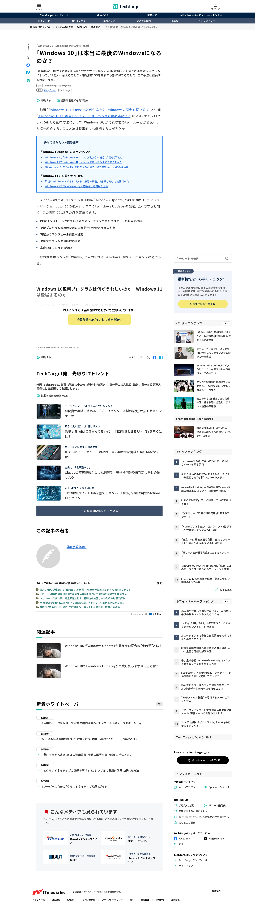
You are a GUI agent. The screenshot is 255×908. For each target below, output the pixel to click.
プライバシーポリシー (112, 899)
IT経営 (174, 20)
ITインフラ (44, 20)
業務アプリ (109, 20)
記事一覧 (152, 15)
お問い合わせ (88, 899)
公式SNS (56, 899)
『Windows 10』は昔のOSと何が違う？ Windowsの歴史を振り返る (98, 109)
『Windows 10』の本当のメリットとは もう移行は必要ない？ (84, 116)
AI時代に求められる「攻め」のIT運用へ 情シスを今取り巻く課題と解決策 (80, 607)
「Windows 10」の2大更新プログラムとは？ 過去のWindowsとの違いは (87, 167)
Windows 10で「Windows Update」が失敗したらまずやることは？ (83, 162)
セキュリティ (79, 20)
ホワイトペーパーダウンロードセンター (201, 15)
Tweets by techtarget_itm (192, 752)
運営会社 (145, 899)
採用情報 (160, 899)
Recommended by (140, 614)
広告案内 (71, 899)
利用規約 (216, 891)
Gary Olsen (77, 546)
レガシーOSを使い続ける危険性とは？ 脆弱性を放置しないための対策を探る (82, 598)
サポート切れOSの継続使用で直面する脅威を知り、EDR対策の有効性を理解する (83, 594)
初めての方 (103, 15)
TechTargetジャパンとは (54, 15)
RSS (132, 899)
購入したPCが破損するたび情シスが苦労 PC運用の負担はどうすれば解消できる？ (85, 589)
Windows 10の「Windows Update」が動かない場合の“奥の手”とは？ (85, 157)
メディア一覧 (38, 899)
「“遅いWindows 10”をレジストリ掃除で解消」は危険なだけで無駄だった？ (88, 181)
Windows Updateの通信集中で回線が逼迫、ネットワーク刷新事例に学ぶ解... (82, 602)
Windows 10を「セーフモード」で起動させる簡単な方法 (76, 186)
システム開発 (144, 20)
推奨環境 (175, 899)
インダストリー (207, 20)
